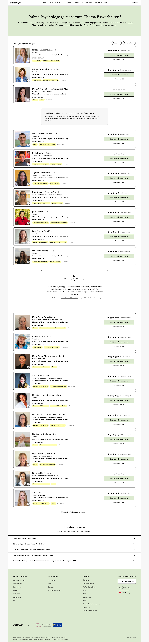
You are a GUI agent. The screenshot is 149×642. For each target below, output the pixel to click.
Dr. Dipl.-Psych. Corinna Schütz (46, 395)
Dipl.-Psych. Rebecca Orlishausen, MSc (50, 89)
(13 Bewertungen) (125, 134)
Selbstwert (51, 587)
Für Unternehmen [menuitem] (87, 2)
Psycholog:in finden (127, 581)
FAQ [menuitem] (105, 2)
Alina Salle (37, 492)
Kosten (15, 590)
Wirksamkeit (17, 583)
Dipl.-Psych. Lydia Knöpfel (44, 453)
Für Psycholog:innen (89, 587)
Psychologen (17, 587)
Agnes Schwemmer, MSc (43, 172)
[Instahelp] (15, 3)
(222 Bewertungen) (125, 415)
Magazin (97, 2)
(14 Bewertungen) (125, 251)
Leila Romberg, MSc (41, 153)
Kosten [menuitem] (77, 2)
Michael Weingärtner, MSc (44, 133)
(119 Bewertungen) (125, 376)
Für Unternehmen (88, 583)
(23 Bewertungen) (125, 454)
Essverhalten (128, 43)
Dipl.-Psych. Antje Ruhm (43, 317)
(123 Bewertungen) (125, 395)
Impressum (86, 607)
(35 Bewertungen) (125, 317)
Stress (50, 583)
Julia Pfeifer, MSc (40, 211)
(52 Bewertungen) (125, 435)
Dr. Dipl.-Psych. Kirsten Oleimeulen (48, 414)
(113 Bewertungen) (125, 70)
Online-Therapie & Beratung (52, 2)
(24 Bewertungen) (125, 337)
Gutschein (16, 594)
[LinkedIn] (124, 587)
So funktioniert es (19, 580)
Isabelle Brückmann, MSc (44, 50)
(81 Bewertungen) (125, 232)
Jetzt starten (134, 2)
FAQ (14, 600)
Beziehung (51, 580)
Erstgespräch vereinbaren (119, 55)
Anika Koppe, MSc (40, 375)
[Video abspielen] (28, 61)
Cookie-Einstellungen (90, 611)
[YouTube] (128, 587)
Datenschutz (87, 597)
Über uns (86, 580)
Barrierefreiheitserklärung (91, 604)
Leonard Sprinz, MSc (41, 336)
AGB (84, 600)
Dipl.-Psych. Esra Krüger (43, 231)
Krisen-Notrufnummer (62, 639)
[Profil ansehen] (22, 55)
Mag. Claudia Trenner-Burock (45, 192)
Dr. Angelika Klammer (42, 473)
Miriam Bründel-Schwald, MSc (46, 69)
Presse (85, 594)
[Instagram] (119, 587)
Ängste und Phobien (54, 590)
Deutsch (115, 43)
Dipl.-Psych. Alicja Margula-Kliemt (48, 356)
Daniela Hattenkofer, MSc (44, 434)
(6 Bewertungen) (125, 50)
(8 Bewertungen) (125, 193)
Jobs (84, 590)
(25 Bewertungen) (125, 212)
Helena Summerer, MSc (43, 251)
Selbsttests (17, 597)
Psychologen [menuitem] (68, 2)
